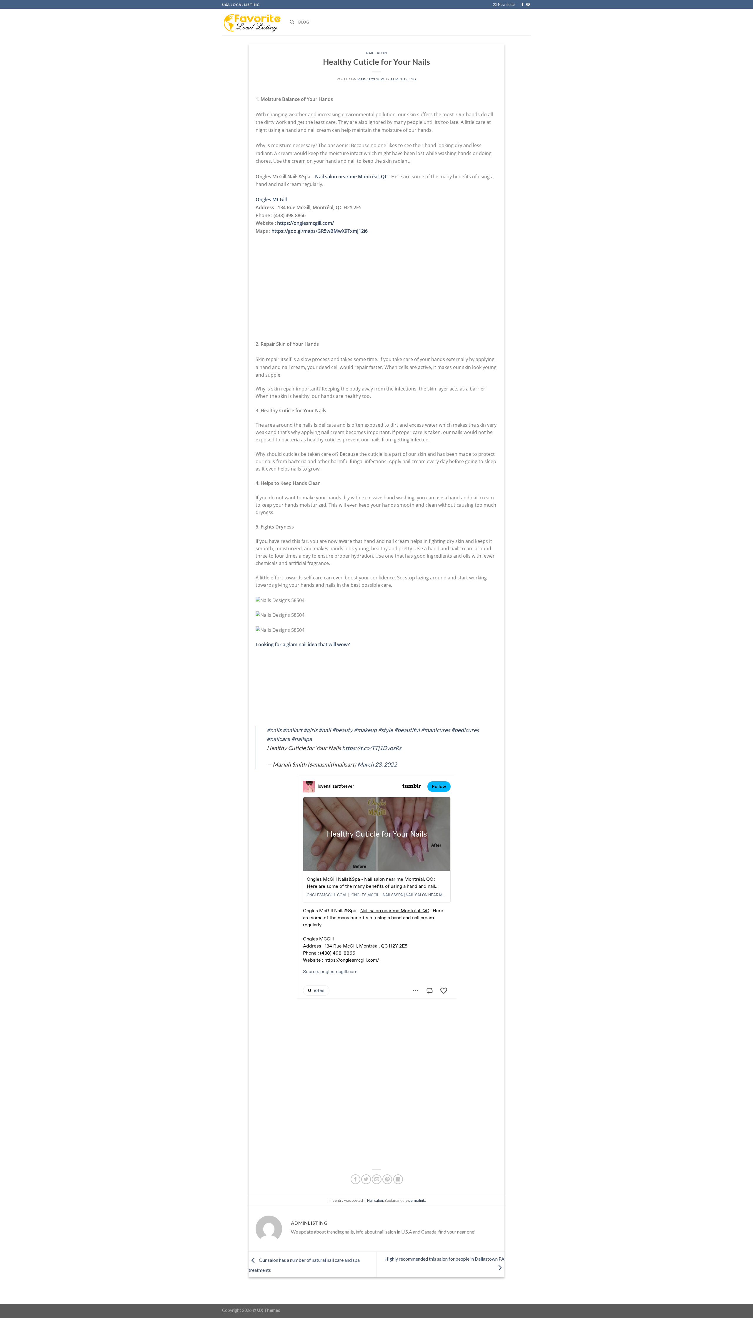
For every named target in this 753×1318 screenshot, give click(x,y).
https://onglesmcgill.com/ (305, 223)
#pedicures (465, 730)
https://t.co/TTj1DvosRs (371, 747)
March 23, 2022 (377, 764)
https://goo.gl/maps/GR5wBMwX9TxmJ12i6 (319, 231)
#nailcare (278, 738)
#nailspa (301, 738)
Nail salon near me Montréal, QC (351, 176)
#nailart (292, 730)
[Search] (292, 22)
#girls (310, 730)
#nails (274, 730)
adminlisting (403, 79)
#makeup (365, 730)
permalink (416, 1200)
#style (385, 730)
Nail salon (376, 53)
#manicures (435, 730)
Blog (303, 22)
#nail (325, 730)
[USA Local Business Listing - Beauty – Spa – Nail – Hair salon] (251, 22)
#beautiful (407, 730)
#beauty (342, 730)
